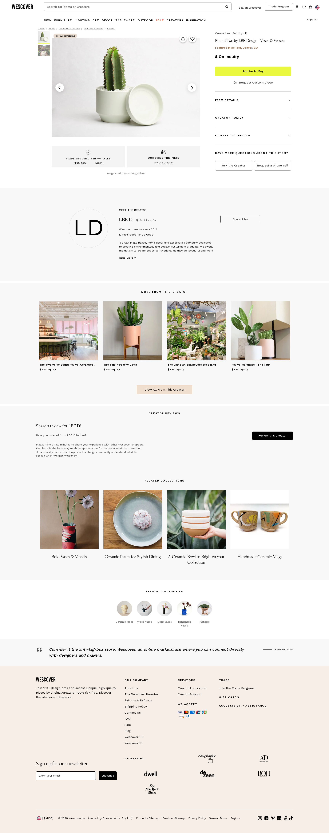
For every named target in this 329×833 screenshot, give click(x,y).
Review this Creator (272, 435)
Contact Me (240, 219)
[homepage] (24, 6)
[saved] (303, 7)
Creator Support (190, 694)
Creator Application (192, 688)
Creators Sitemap (174, 818)
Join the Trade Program (236, 688)
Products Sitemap (147, 818)
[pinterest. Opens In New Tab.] (273, 818)
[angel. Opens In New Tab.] (285, 818)
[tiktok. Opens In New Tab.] (291, 818)
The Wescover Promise (141, 694)
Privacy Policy (197, 818)
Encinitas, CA (147, 220)
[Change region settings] (317, 7)
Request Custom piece (256, 82)
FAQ (127, 718)
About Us (131, 688)
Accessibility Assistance (243, 705)
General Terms (218, 818)
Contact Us (133, 712)
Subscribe (107, 775)
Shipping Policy (136, 706)
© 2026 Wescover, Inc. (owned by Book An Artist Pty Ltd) (95, 818)
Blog (128, 731)
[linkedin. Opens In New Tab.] (279, 818)
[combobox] (138, 6)
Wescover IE (133, 743)
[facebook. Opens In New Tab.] (266, 818)
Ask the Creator (233, 165)
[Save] (192, 39)
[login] (297, 6)
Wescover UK (134, 737)
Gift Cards (229, 697)
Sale (128, 725)
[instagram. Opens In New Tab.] (260, 818)
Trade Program (279, 6)
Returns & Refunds (138, 700)
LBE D (126, 219)
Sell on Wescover (250, 7)
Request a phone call (272, 165)
